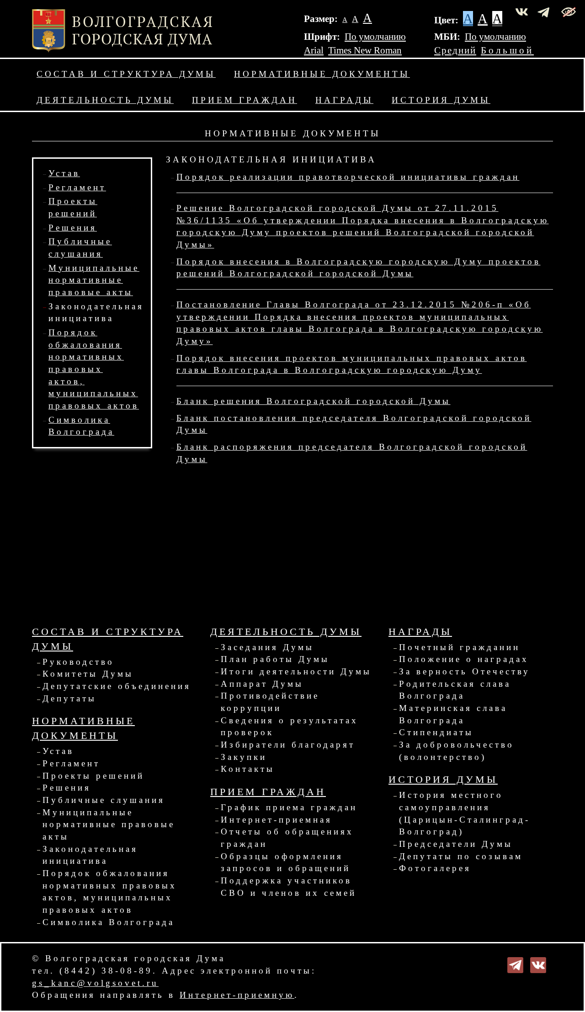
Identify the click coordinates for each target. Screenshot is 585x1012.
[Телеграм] (515, 964)
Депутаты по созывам (461, 856)
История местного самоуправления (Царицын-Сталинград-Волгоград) (464, 813)
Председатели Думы (456, 844)
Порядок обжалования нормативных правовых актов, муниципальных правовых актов (110, 891)
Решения (72, 227)
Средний (455, 50)
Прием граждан (244, 100)
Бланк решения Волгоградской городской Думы (313, 401)
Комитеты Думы (88, 673)
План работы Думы (275, 659)
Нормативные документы (322, 74)
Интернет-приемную (237, 995)
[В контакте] (538, 964)
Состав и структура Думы (126, 74)
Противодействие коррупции (270, 702)
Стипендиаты (436, 732)
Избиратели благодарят (288, 744)
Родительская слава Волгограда (455, 690)
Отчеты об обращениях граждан (287, 838)
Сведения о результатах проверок (289, 726)
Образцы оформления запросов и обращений (286, 862)
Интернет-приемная (276, 819)
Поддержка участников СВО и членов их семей (288, 887)
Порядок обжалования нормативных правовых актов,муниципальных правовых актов (93, 369)
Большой (507, 50)
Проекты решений (93, 776)
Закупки (244, 757)
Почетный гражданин (459, 647)
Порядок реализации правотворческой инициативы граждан (348, 177)
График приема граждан (289, 807)
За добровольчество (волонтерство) (456, 751)
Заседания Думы (267, 647)
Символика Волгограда (109, 922)
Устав (64, 173)
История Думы (441, 100)
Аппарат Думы (262, 684)
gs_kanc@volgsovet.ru (95, 983)
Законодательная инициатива (90, 855)
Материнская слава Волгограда (453, 714)
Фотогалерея (435, 868)
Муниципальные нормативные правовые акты (93, 280)
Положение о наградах (464, 659)
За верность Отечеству (464, 671)
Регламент (77, 187)
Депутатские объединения (117, 686)
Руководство (78, 662)
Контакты (248, 769)
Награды (344, 100)
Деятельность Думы (105, 100)
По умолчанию (375, 36)
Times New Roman (365, 50)
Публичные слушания (104, 800)
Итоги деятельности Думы (296, 671)
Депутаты (69, 698)
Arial (314, 50)
